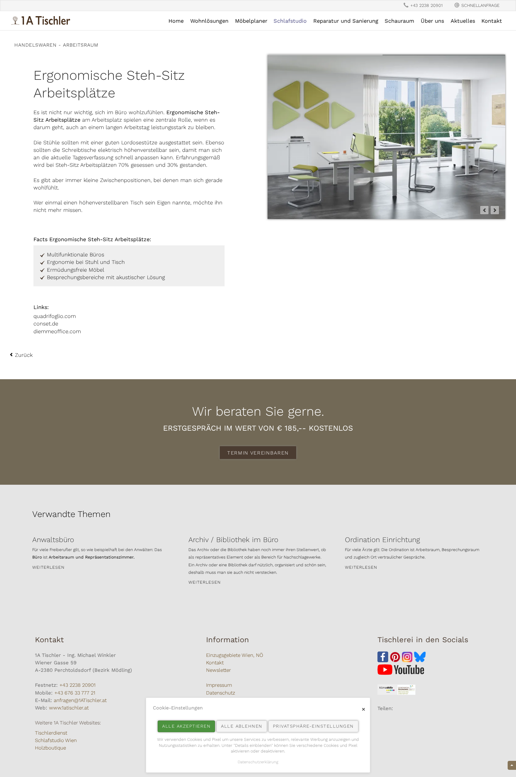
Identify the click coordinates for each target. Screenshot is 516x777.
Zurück (24, 355)
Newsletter (218, 670)
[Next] (494, 210)
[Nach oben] (512, 765)
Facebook (382, 720)
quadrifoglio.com (54, 316)
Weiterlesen (48, 567)
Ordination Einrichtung (382, 540)
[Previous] (484, 210)
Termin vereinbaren (258, 453)
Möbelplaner (251, 21)
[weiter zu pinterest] (395, 660)
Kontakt (491, 21)
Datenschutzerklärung (258, 762)
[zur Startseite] (40, 20)
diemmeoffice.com (57, 331)
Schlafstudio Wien (56, 740)
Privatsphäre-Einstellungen (313, 726)
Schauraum (399, 21)
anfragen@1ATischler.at (80, 700)
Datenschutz (220, 693)
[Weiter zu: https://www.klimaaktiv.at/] (387, 693)
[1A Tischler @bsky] (420, 660)
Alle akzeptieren (186, 726)
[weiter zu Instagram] (408, 660)
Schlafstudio (290, 21)
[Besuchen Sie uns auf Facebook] (382, 660)
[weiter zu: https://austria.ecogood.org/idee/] (406, 693)
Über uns (432, 21)
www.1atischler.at (69, 708)
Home (176, 21)
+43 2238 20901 (77, 685)
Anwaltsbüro (53, 540)
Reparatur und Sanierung (345, 21)
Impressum (219, 685)
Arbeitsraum (80, 45)
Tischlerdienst (51, 733)
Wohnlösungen (209, 21)
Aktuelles (463, 21)
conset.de (45, 323)
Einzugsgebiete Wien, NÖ (234, 655)
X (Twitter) (394, 720)
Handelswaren (35, 45)
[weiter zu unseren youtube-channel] (400, 673)
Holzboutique (50, 748)
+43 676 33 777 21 (74, 693)
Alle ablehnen (241, 726)
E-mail (406, 720)
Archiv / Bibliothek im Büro (233, 540)
